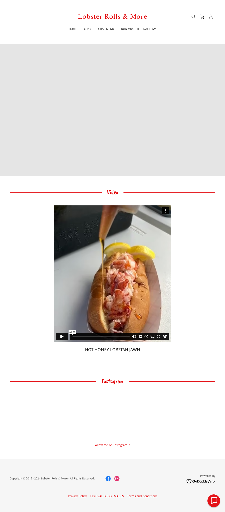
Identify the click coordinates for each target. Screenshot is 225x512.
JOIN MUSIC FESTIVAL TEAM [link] (138, 29)
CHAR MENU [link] (106, 29)
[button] (211, 16)
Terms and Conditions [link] (142, 496)
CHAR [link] (87, 29)
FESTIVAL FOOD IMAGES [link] (107, 496)
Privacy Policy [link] (77, 496)
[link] (112, 17)
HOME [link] (73, 29)
